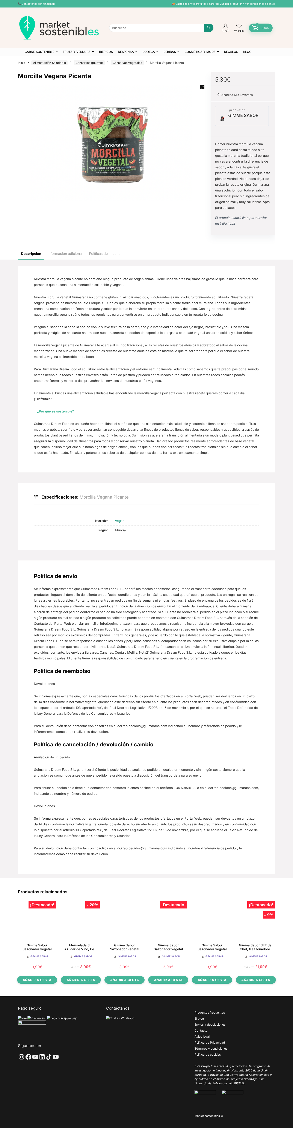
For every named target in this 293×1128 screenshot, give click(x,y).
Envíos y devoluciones (210, 1024)
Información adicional (65, 253)
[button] (202, 87)
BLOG (247, 52)
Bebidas (169, 52)
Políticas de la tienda (105, 253)
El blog (199, 1018)
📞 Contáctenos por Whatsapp (36, 3)
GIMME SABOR (243, 115)
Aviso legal (202, 1036)
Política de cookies (208, 1054)
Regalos (231, 52)
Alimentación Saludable (49, 62)
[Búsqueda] (208, 28)
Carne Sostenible (39, 52)
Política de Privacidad (210, 1042)
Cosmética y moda (200, 52)
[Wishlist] (239, 26)
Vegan (119, 521)
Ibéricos (106, 52)
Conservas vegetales (127, 62)
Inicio (21, 62)
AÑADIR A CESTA (37, 980)
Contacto (201, 1030)
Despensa (126, 52)
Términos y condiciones (211, 1048)
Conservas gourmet (89, 62)
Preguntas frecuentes (210, 1012)
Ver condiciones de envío (260, 3)
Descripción (31, 253)
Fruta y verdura (77, 52)
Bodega (148, 52)
